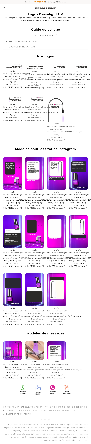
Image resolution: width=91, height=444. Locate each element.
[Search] (87, 8)
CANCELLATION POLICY (32, 407)
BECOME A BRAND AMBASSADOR (59, 411)
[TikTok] (49, 419)
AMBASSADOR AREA (12, 414)
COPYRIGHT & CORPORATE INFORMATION (22, 411)
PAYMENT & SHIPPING (55, 407)
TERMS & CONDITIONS (77, 407)
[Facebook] (41, 419)
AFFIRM (27, 414)
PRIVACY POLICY (11, 407)
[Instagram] (45, 419)
